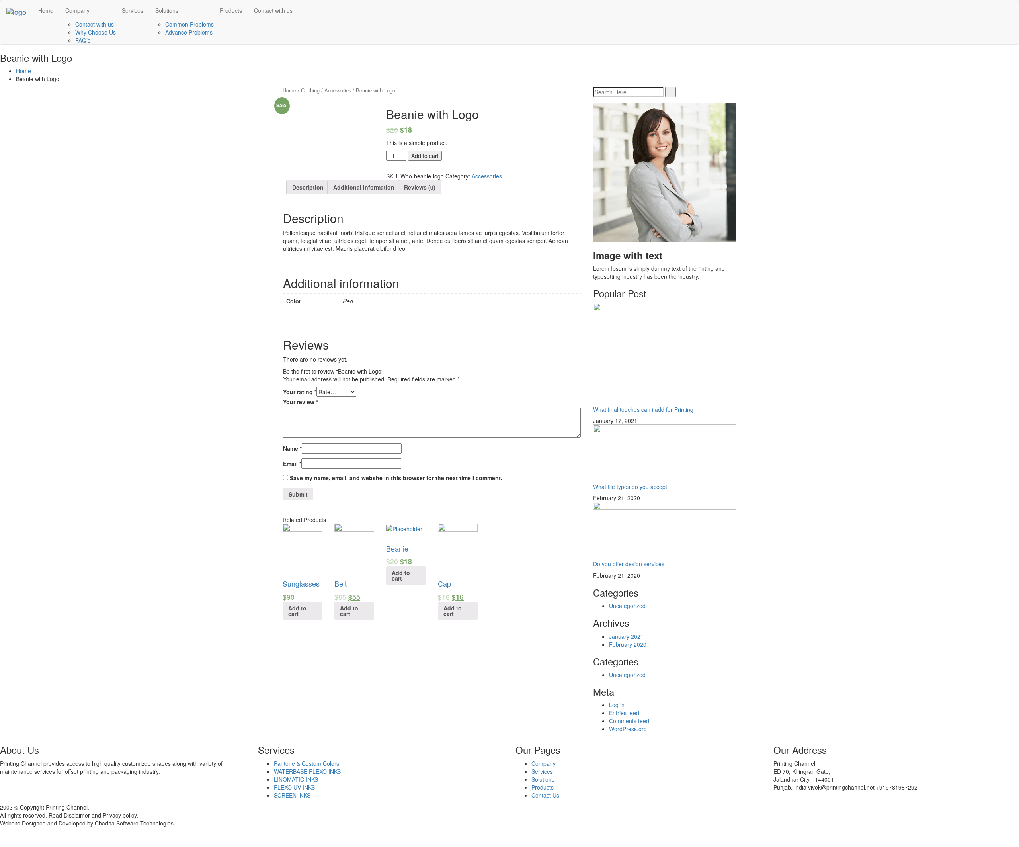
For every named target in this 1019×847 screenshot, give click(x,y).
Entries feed (624, 713)
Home (45, 10)
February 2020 (627, 644)
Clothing (310, 90)
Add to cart (425, 156)
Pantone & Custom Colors (306, 763)
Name (292, 448)
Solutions (166, 10)
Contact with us (94, 24)
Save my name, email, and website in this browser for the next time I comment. (396, 478)
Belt (340, 583)
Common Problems (189, 24)
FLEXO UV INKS (294, 787)
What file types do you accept (630, 487)
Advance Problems (189, 32)
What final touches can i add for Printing (643, 409)
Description (308, 187)
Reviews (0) (419, 187)
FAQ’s (82, 40)
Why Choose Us (95, 32)
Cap (444, 583)
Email (292, 464)
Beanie (397, 548)
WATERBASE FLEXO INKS (307, 771)
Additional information (363, 187)
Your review (300, 402)
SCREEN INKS (292, 795)
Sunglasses (301, 583)
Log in (617, 705)
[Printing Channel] (16, 10)
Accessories (337, 90)
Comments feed (629, 721)
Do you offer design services (628, 564)
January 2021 (626, 636)
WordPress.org (628, 729)
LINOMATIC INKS (296, 779)
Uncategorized (627, 606)
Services (132, 10)
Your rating (299, 392)
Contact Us (545, 795)
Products (231, 10)
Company (77, 10)
